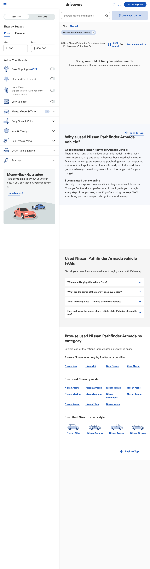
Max (33, 42)
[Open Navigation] (5, 4)
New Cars (42, 16)
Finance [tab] (20, 33)
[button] (29, 111)
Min (6, 42)
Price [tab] (7, 33)
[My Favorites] (113, 4)
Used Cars (16, 16)
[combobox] (83, 16)
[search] (106, 15)
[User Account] (119, 4)
